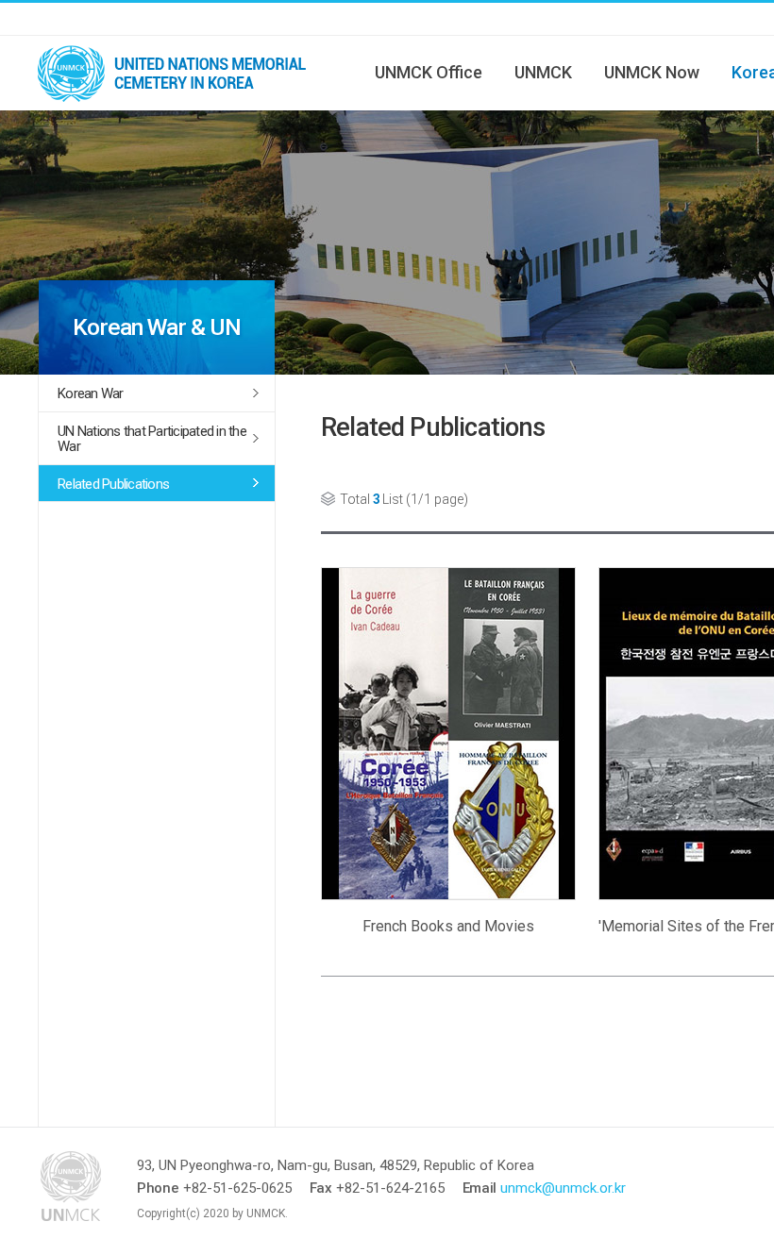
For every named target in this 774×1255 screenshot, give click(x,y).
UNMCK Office (428, 72)
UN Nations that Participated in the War (152, 439)
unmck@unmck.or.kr (563, 1188)
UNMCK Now (651, 72)
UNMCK (543, 72)
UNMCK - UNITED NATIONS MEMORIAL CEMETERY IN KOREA (179, 72)
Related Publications (113, 484)
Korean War (91, 393)
